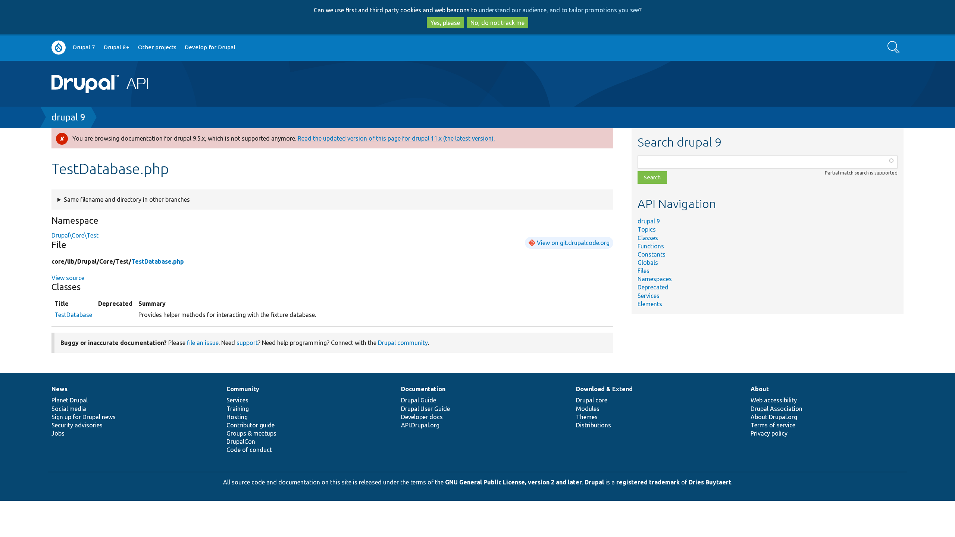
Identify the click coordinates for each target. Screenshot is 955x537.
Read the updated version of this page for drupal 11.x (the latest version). (396, 138)
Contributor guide (250, 425)
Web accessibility (774, 400)
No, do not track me (497, 22)
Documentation (423, 389)
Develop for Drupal (210, 47)
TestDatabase (73, 314)
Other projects (157, 47)
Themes (587, 417)
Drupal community (403, 342)
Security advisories (77, 425)
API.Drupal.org (420, 425)
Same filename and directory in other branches (127, 199)
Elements (650, 304)
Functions (651, 246)
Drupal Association (776, 408)
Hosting (237, 417)
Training (237, 408)
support (247, 342)
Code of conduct (249, 449)
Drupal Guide (418, 400)
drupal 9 (68, 117)
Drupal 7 (84, 47)
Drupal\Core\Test (74, 235)
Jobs (58, 433)
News (59, 389)
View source (67, 277)
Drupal (594, 482)
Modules (587, 408)
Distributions (593, 425)
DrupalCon (240, 441)
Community (242, 389)
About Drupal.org (774, 417)
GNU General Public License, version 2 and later (513, 482)
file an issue (203, 342)
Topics (647, 229)
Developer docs (422, 417)
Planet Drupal (69, 400)
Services (649, 295)
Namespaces (655, 279)
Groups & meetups (251, 433)
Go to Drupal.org (58, 47)
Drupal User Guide (425, 408)
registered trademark (648, 482)
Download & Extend (604, 389)
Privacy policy (769, 433)
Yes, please (445, 22)
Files (643, 270)
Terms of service (773, 425)
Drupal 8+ (116, 47)
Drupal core (591, 400)
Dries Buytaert (710, 482)
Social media (68, 408)
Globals (648, 262)
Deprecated (653, 287)
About (760, 389)
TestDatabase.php (157, 261)
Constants (652, 254)
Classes (648, 238)
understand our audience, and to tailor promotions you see (559, 10)
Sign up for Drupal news (83, 417)
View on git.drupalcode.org (573, 242)
